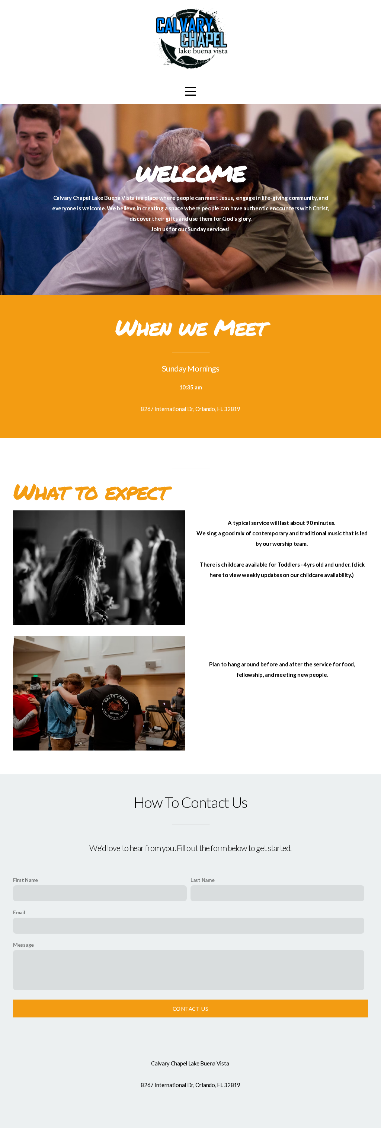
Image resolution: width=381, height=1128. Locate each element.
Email (19, 912)
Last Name (202, 880)
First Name (25, 880)
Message (23, 945)
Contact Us (190, 1008)
